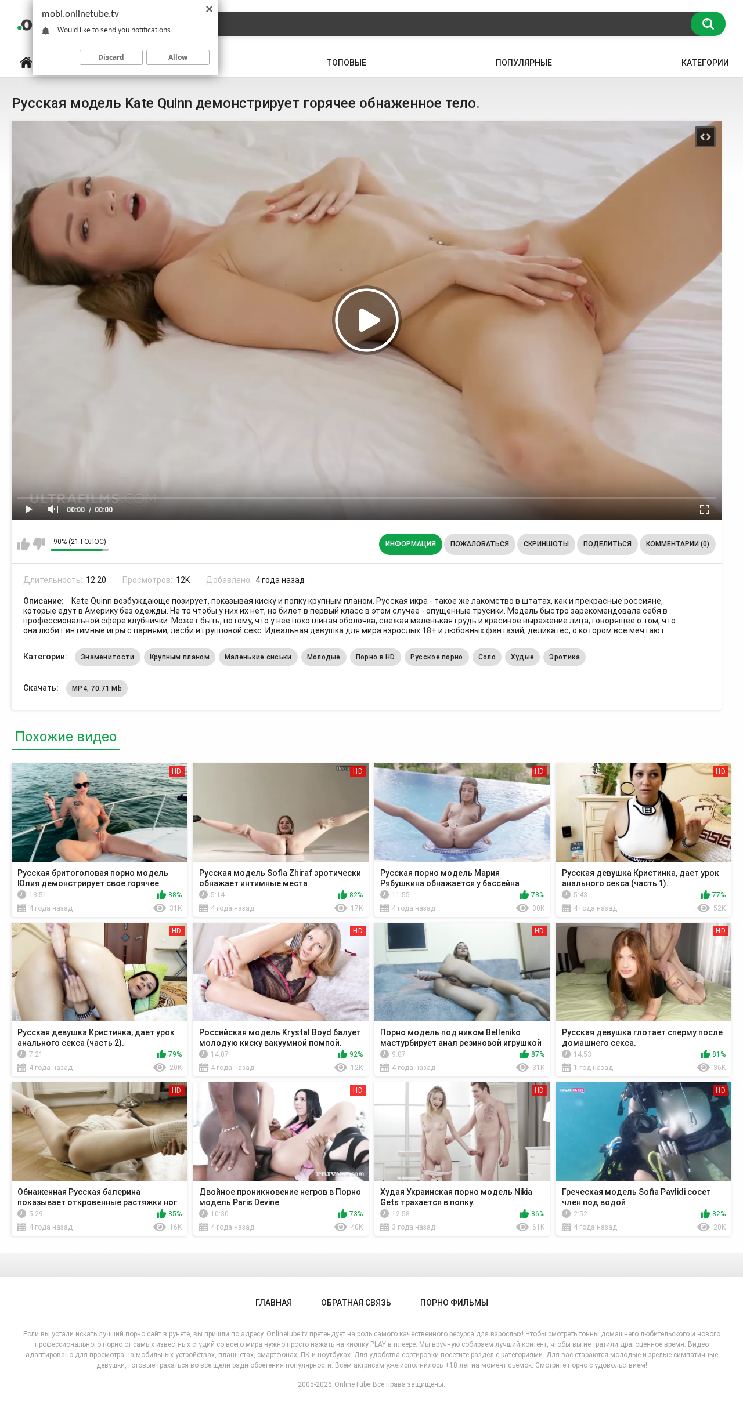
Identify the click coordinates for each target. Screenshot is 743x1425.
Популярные (524, 62)
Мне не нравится (39, 544)
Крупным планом (180, 657)
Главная (26, 63)
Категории (705, 62)
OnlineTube (352, 1384)
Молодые (324, 657)
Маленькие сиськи (258, 657)
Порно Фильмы (454, 1302)
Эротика (564, 657)
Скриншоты (546, 544)
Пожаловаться (479, 544)
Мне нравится (23, 544)
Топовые (346, 62)
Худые (523, 657)
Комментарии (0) (677, 544)
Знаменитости (108, 657)
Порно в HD (375, 657)
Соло (487, 657)
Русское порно (436, 657)
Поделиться (607, 544)
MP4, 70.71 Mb (97, 688)
